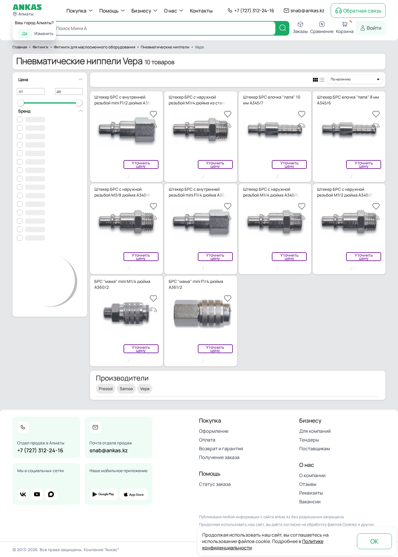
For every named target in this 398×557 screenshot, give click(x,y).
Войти (374, 27)
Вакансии (309, 501)
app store (134, 494)
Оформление (213, 431)
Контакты (201, 10)
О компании (312, 475)
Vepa (144, 388)
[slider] (20, 103)
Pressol (105, 388)
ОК (374, 541)
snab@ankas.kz (307, 10)
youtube (37, 494)
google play (103, 494)
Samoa (126, 388)
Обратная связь (362, 10)
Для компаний (315, 431)
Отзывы (307, 484)
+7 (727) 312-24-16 (254, 10)
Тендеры (309, 440)
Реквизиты (311, 493)
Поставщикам (314, 448)
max (51, 494)
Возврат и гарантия (221, 448)
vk (23, 494)
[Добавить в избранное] (153, 114)
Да (24, 33)
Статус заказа (215, 484)
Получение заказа (219, 457)
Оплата (207, 440)
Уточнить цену (141, 164)
